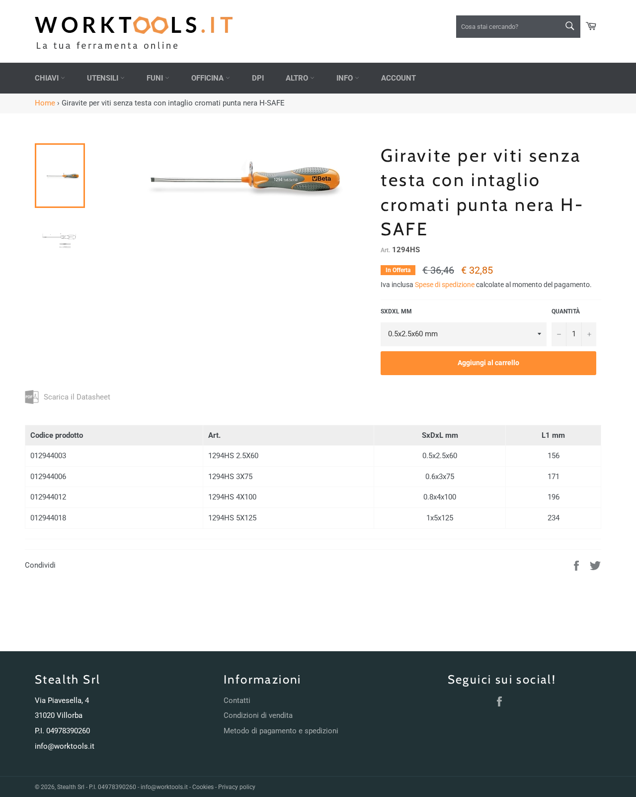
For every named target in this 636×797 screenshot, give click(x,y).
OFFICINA (208, 78)
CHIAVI (48, 78)
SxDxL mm (396, 311)
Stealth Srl (70, 787)
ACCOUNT (398, 78)
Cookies (203, 787)
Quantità (566, 311)
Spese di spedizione (445, 285)
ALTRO (298, 78)
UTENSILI (103, 78)
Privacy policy (236, 787)
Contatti (237, 700)
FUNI (156, 78)
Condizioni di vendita (258, 715)
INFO (345, 78)
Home (45, 103)
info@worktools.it (64, 746)
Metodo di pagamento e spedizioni (281, 730)
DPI (258, 78)
